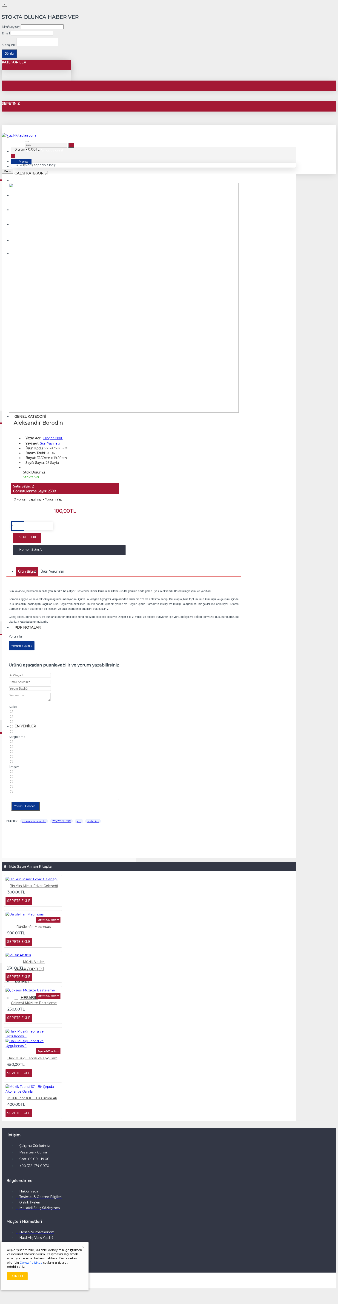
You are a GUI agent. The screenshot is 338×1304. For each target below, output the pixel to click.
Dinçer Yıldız (53, 438)
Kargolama (17, 737)
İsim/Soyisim (11, 26)
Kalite (13, 706)
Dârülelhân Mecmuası (33, 927)
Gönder (9, 53)
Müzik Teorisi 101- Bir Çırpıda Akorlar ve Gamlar (34, 1098)
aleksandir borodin (34, 821)
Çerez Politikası (31, 1262)
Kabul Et (17, 1276)
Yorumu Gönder (24, 806)
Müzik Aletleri (34, 962)
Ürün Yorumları (52, 571)
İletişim (14, 767)
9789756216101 (61, 821)
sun (79, 821)
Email (6, 33)
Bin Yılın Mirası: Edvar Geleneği (34, 886)
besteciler (93, 821)
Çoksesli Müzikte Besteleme (34, 1003)
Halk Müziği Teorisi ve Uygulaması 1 (34, 1058)
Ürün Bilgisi (27, 571)
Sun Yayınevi (50, 443)
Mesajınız (8, 45)
